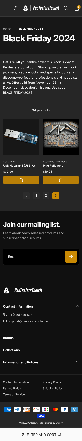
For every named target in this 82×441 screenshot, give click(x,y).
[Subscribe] (71, 257)
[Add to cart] (21, 180)
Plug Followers (53, 165)
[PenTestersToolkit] (23, 296)
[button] (5, 8)
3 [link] (56, 195)
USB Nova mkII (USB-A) (19, 165)
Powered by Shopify (53, 423)
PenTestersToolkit (35, 423)
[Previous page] (26, 195)
